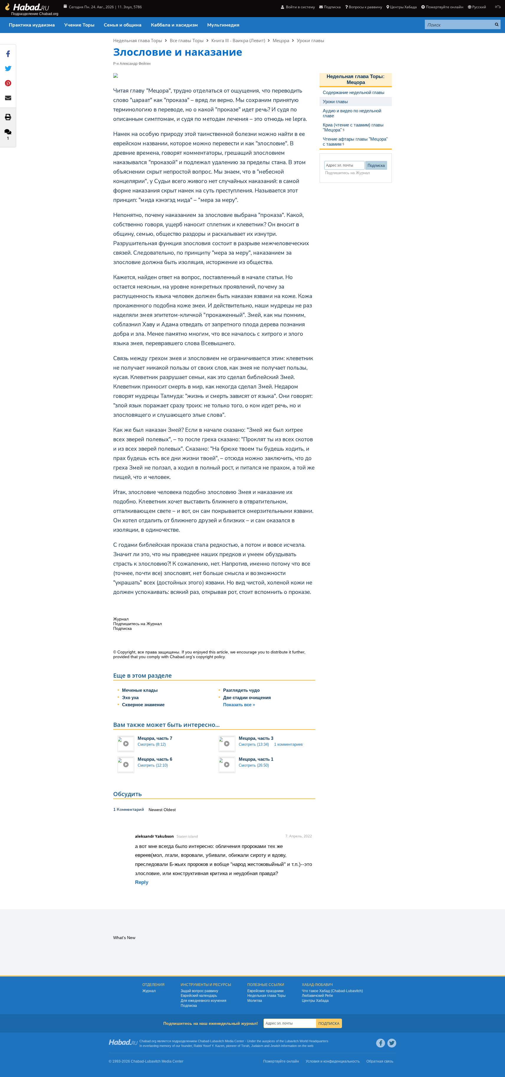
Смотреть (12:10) (153, 765)
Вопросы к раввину (365, 6)
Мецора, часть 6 (155, 759)
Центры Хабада (315, 1001)
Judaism (257, 1046)
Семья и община (123, 25)
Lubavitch (217, 1041)
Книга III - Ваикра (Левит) (238, 40)
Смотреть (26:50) (254, 765)
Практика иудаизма (32, 25)
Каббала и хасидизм (174, 25)
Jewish (275, 1046)
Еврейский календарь (199, 996)
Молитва (254, 1001)
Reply (141, 882)
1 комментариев (288, 744)
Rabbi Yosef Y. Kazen (209, 1046)
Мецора (281, 40)
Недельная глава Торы (137, 40)
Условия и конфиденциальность (333, 1061)
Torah (245, 1046)
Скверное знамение (143, 704)
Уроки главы (310, 40)
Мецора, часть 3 (256, 738)
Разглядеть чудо (241, 690)
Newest (156, 809)
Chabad (203, 1041)
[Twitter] (391, 1043)
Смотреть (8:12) (152, 744)
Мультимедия (223, 25)
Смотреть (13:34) (254, 744)
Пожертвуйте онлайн (444, 6)
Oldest (170, 809)
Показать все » (239, 704)
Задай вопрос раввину (199, 991)
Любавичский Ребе (317, 996)
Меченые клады (140, 690)
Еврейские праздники (265, 991)
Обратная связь (379, 1061)
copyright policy (210, 656)
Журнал (149, 991)
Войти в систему (300, 6)
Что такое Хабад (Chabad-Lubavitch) (332, 991)
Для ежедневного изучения (203, 1001)
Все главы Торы (187, 40)
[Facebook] (380, 1043)
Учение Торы (79, 25)
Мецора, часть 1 (256, 759)
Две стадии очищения (247, 697)
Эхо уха (130, 697)
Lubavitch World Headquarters (306, 1041)
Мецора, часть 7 (155, 738)
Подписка (189, 1006)
